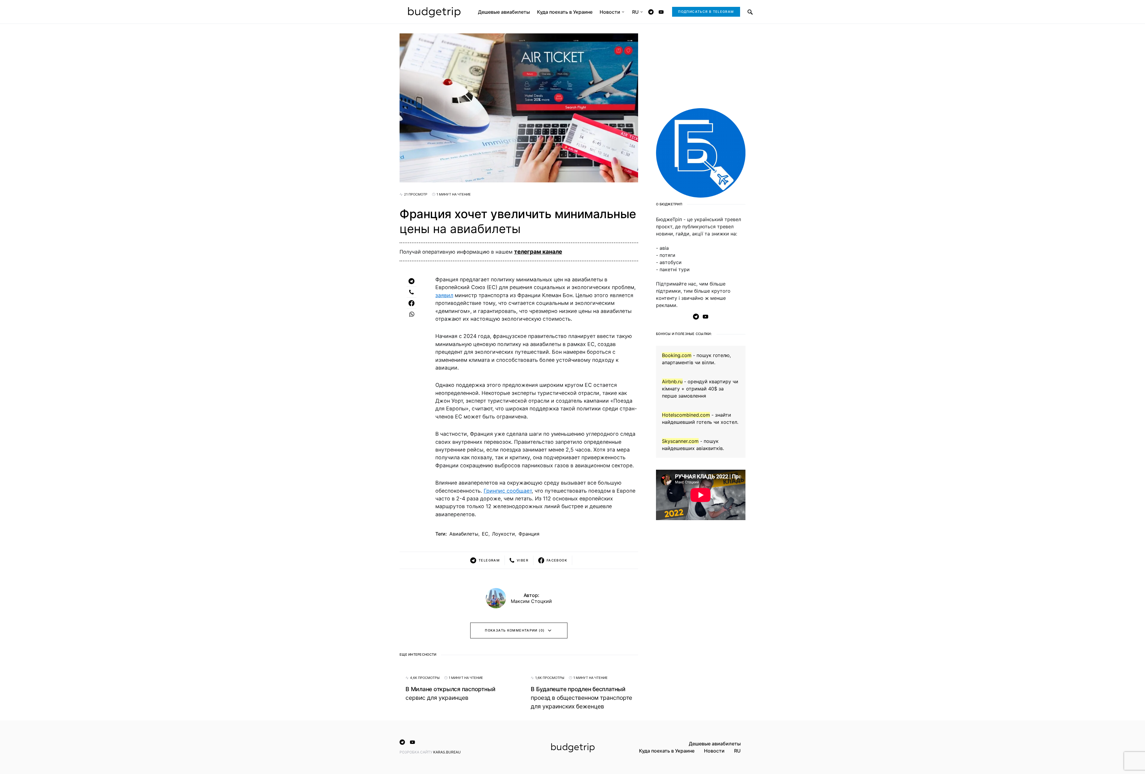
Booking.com (676, 355)
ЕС (485, 534)
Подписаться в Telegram (706, 12)
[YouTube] (661, 12)
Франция (529, 534)
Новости (714, 751)
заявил (444, 295)
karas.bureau (447, 752)
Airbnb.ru (672, 381)
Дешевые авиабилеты (715, 744)
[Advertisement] (700, 621)
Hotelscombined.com (686, 415)
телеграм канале (538, 251)
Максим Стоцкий (531, 601)
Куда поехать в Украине (666, 751)
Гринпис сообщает (508, 491)
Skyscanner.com (680, 441)
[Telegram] (651, 12)
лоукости (503, 534)
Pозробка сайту (416, 752)
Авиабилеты (463, 534)
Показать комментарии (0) (514, 630)
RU (737, 751)
